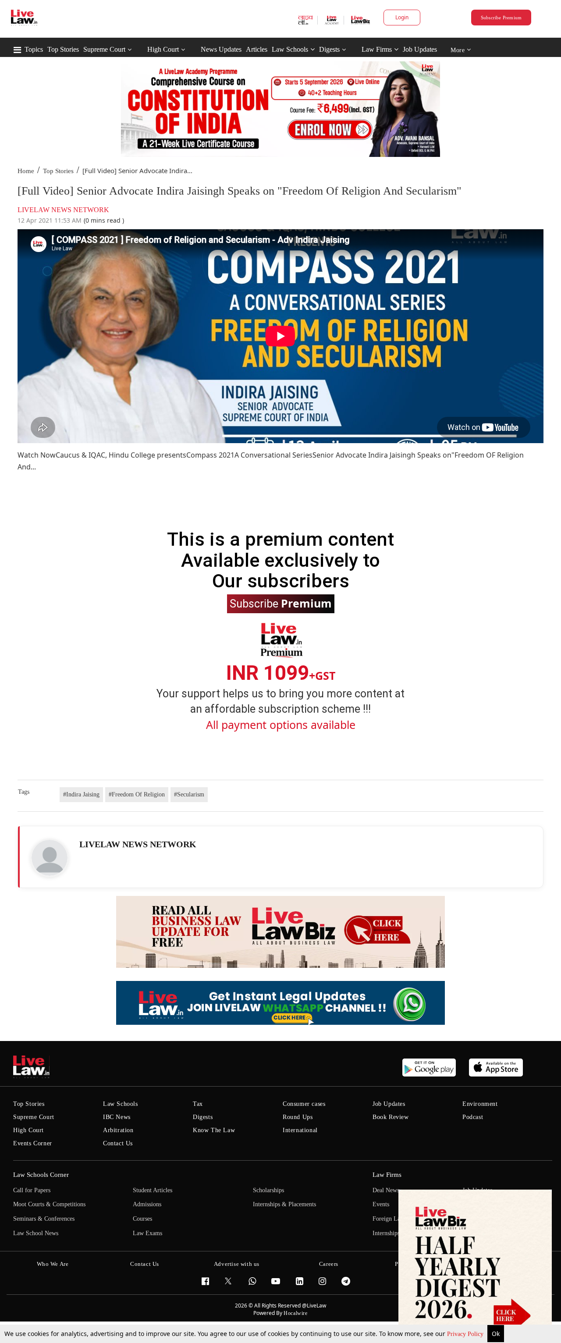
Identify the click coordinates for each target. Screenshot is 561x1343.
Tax (198, 1104)
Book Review (391, 1117)
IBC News (117, 1117)
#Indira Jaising (81, 794)
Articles (256, 49)
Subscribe (281, 603)
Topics (34, 49)
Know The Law (214, 1130)
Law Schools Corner (41, 1174)
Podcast (472, 1117)
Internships (386, 1233)
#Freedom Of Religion (137, 794)
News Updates (221, 49)
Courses (142, 1218)
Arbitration (118, 1130)
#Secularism (189, 794)
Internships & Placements (284, 1204)
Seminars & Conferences (44, 1218)
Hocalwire (295, 1313)
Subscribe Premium (501, 17)
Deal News (386, 1190)
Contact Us (118, 1143)
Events (381, 1204)
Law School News (35, 1233)
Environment (480, 1104)
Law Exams (147, 1233)
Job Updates (420, 49)
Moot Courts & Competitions (49, 1204)
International (300, 1130)
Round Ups (297, 1117)
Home (26, 170)
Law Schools (290, 49)
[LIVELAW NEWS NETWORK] (49, 858)
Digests (329, 49)
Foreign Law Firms (397, 1218)
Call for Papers (31, 1190)
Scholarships (268, 1190)
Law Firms (377, 49)
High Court (163, 49)
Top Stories (63, 49)
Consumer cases (304, 1104)
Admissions (147, 1204)
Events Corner (32, 1143)
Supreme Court (104, 49)
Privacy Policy (466, 1334)
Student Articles (152, 1190)
